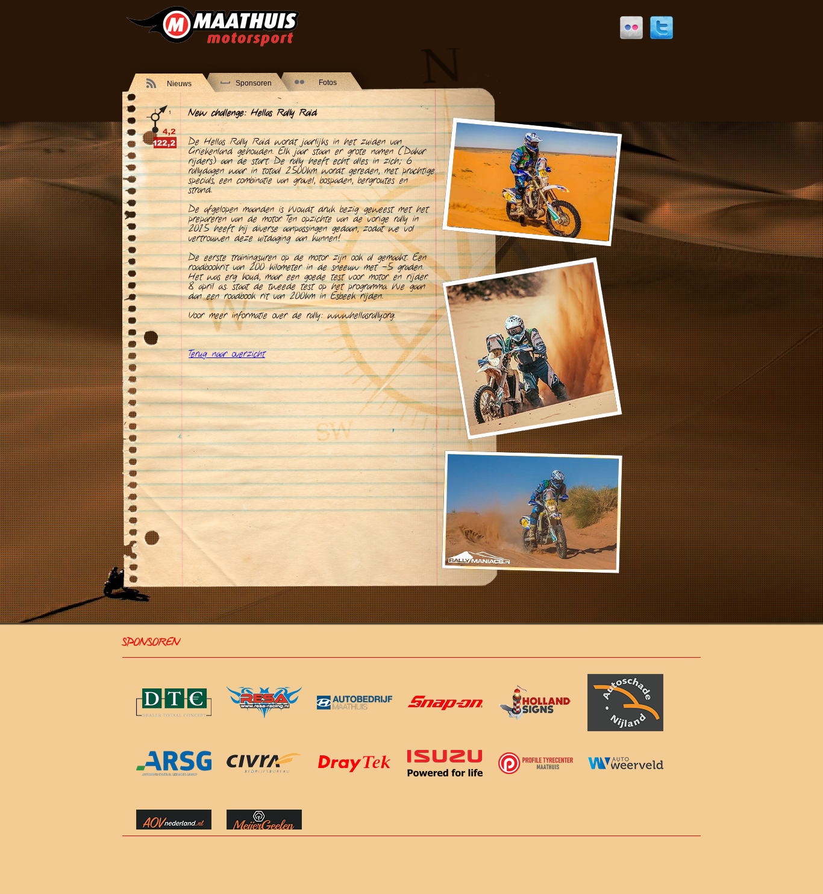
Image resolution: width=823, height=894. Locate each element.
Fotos (328, 82)
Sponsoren (254, 83)
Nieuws (179, 84)
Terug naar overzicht (227, 354)
